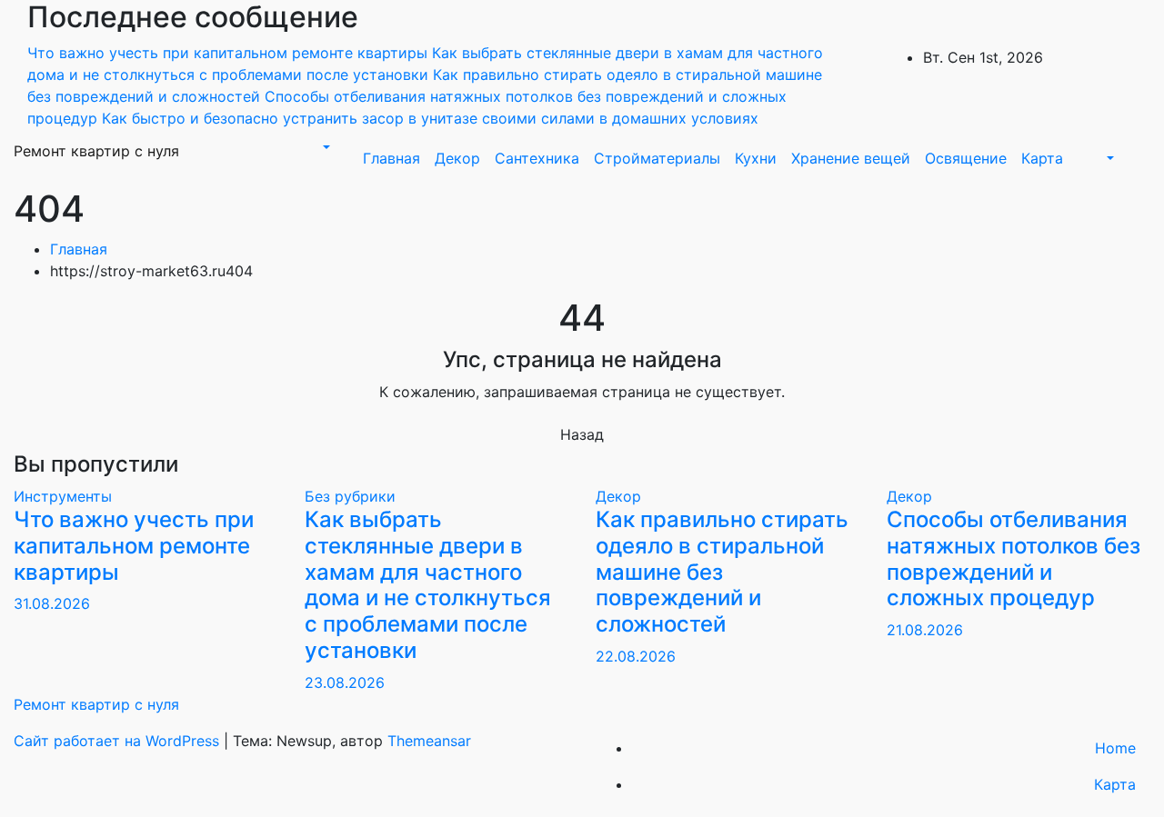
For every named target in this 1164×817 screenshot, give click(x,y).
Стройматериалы (657, 158)
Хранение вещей (850, 158)
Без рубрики (350, 496)
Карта (1042, 158)
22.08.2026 (636, 656)
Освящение (966, 158)
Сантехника (537, 158)
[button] (324, 147)
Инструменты (63, 496)
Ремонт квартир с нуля (96, 151)
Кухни (756, 158)
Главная (391, 158)
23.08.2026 (345, 682)
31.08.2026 (52, 603)
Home (1115, 748)
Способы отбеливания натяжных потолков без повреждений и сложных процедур (1013, 558)
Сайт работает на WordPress (119, 741)
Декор (457, 158)
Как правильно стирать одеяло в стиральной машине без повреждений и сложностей (722, 571)
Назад (582, 434)
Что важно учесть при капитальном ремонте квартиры (134, 545)
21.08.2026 (925, 630)
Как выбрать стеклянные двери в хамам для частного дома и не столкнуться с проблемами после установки (428, 584)
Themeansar (429, 741)
